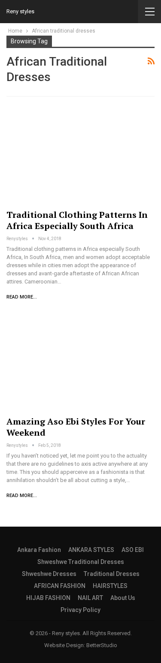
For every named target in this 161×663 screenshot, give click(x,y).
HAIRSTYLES (110, 585)
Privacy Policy (80, 609)
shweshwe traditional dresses (80, 561)
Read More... (21, 297)
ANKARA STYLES (91, 549)
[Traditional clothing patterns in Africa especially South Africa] (80, 154)
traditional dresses (112, 573)
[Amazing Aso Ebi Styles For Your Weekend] (80, 361)
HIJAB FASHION (48, 597)
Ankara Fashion (39, 549)
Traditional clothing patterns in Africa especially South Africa (77, 220)
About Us (122, 597)
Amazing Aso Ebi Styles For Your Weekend (75, 427)
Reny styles (20, 11)
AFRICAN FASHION (59, 585)
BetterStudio (101, 645)
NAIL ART (90, 597)
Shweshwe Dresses (49, 573)
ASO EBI (133, 549)
